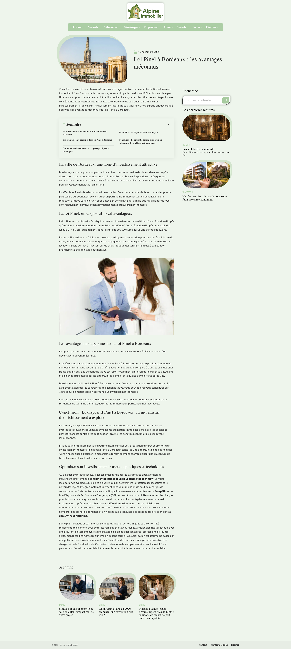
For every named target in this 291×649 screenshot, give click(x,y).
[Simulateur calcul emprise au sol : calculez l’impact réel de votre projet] (76, 587)
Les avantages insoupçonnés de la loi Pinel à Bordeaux (87, 139)
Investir (187, 192)
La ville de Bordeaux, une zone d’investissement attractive (85, 133)
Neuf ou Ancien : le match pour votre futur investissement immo (204, 197)
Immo (62, 604)
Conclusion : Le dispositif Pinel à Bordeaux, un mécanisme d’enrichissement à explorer (140, 141)
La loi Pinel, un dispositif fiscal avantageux (138, 132)
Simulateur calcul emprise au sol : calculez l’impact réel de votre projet (76, 612)
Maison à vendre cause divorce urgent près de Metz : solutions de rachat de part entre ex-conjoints (156, 613)
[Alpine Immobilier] (145, 12)
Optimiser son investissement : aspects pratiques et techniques (86, 150)
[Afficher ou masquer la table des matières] (126, 124)
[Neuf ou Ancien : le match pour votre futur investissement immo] (206, 175)
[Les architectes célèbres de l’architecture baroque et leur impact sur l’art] (206, 128)
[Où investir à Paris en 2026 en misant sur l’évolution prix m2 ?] (116, 587)
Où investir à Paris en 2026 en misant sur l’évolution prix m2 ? (116, 612)
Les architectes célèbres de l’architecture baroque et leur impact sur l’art (206, 152)
